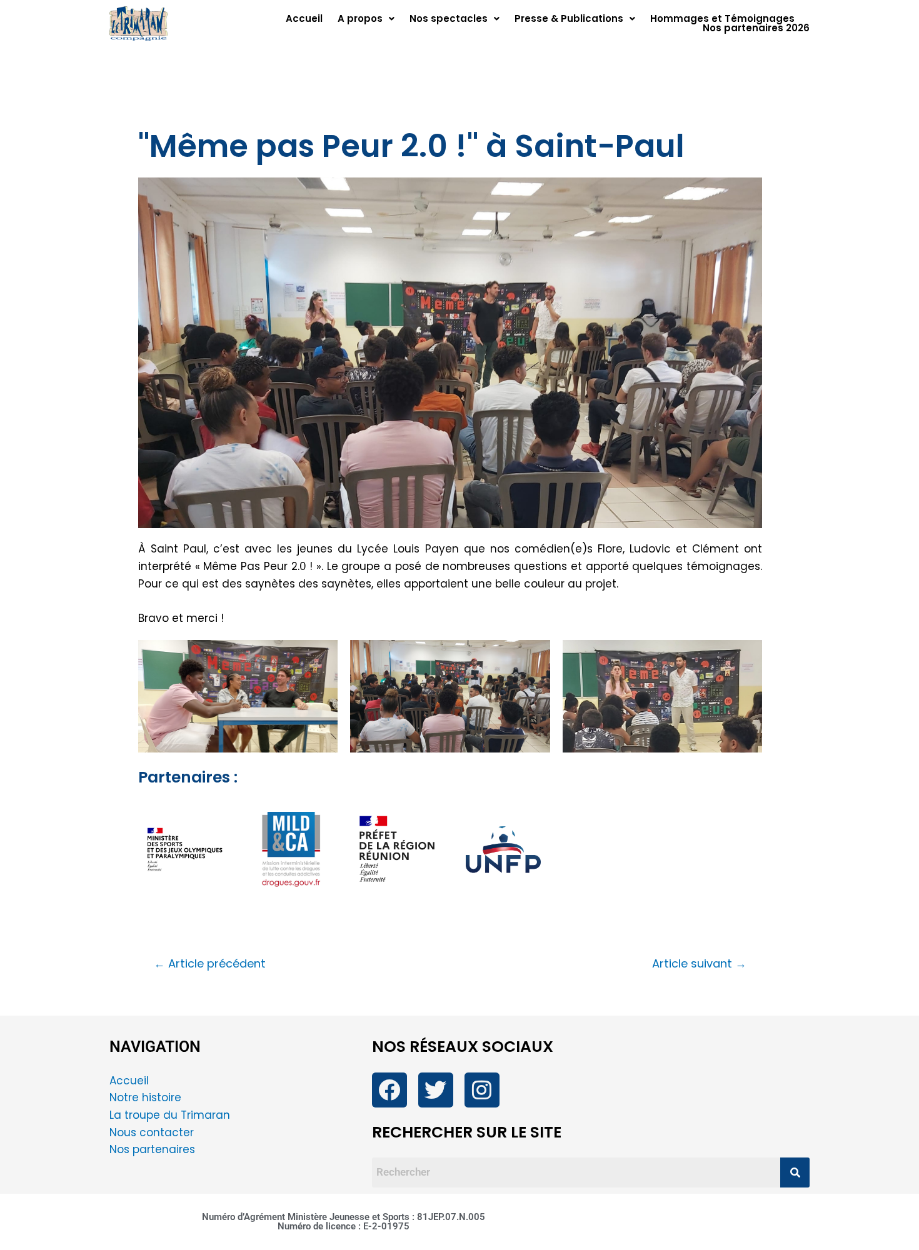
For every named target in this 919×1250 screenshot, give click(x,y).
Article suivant (699, 963)
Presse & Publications (569, 18)
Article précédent (210, 963)
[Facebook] (389, 1090)
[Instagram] (482, 1090)
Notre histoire (145, 1097)
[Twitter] (435, 1090)
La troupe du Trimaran (169, 1115)
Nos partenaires (152, 1149)
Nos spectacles (448, 18)
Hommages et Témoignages (722, 18)
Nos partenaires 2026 (756, 27)
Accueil (304, 18)
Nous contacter (153, 1132)
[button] (366, 18)
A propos (360, 18)
